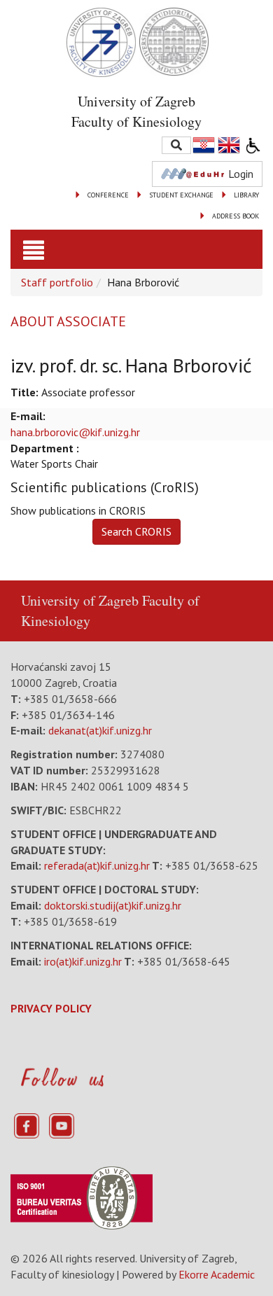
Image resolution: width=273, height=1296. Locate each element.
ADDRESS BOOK (235, 216)
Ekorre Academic (216, 1274)
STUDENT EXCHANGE (181, 195)
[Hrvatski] (204, 145)
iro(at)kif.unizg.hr (83, 961)
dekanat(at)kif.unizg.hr (100, 730)
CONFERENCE (108, 195)
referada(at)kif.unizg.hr (97, 865)
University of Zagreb (80, 600)
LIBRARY (246, 195)
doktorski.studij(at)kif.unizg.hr (112, 905)
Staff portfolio (57, 282)
